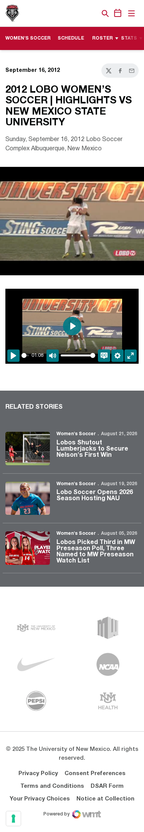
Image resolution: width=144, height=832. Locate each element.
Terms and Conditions (52, 786)
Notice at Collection (105, 799)
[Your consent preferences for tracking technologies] (13, 818)
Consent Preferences (95, 773)
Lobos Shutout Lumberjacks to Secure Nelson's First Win (92, 449)
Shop (92, 13)
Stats (129, 38)
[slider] (25, 355)
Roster (102, 38)
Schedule (71, 38)
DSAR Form (107, 786)
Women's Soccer (76, 434)
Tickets (79, 13)
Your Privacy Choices (40, 799)
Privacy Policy (38, 773)
